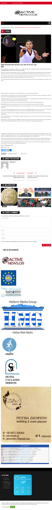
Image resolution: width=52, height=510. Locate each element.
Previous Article (21, 173)
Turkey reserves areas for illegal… (19, 462)
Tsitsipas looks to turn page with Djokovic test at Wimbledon (42, 205)
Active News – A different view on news (30, 449)
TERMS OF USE (7, 488)
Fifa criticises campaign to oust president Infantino (25, 195)
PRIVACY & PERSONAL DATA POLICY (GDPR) (7, 483)
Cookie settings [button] (5, 506)
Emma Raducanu (12, 153)
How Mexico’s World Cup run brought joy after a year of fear (25, 206)
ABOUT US (6, 479)
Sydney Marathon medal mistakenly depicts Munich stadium (8, 205)
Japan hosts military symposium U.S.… (24, 452)
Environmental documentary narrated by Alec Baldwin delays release (14, 176)
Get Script (20, 463)
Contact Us (6, 477)
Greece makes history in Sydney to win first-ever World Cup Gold (42, 195)
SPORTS (8, 31)
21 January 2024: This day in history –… (27, 448)
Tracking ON (29, 463)
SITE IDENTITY (7, 486)
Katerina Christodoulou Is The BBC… (25, 454)
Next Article (30, 173)
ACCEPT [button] (12, 506)
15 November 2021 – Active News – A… (25, 451)
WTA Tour (23, 153)
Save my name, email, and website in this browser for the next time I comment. (19, 241)
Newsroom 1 (13, 162)
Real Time (24, 463)
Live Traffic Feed (25, 445)
